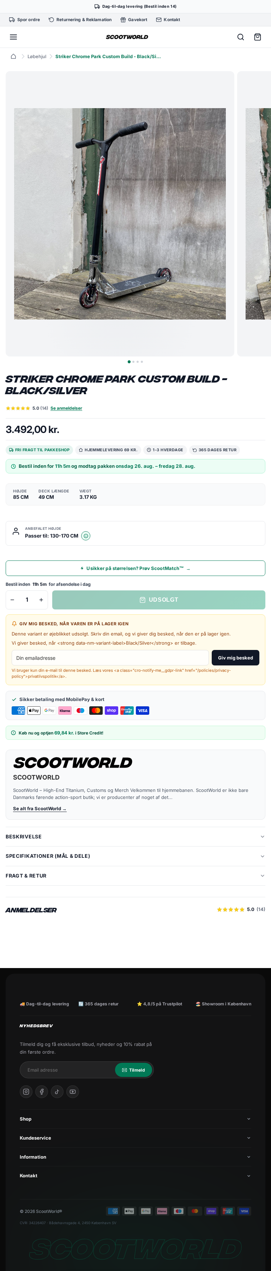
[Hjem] (13, 56)
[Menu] (13, 37)
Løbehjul (37, 56)
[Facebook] (41, 1091)
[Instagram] (26, 1091)
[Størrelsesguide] (85, 535)
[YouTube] (72, 1091)
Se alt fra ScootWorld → (40, 808)
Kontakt (28, 1175)
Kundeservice (35, 1138)
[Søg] (240, 37)
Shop (25, 1119)
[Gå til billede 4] (142, 362)
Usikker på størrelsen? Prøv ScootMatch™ (138, 568)
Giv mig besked (235, 658)
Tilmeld (137, 1070)
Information (33, 1157)
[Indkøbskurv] (257, 37)
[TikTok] (57, 1091)
